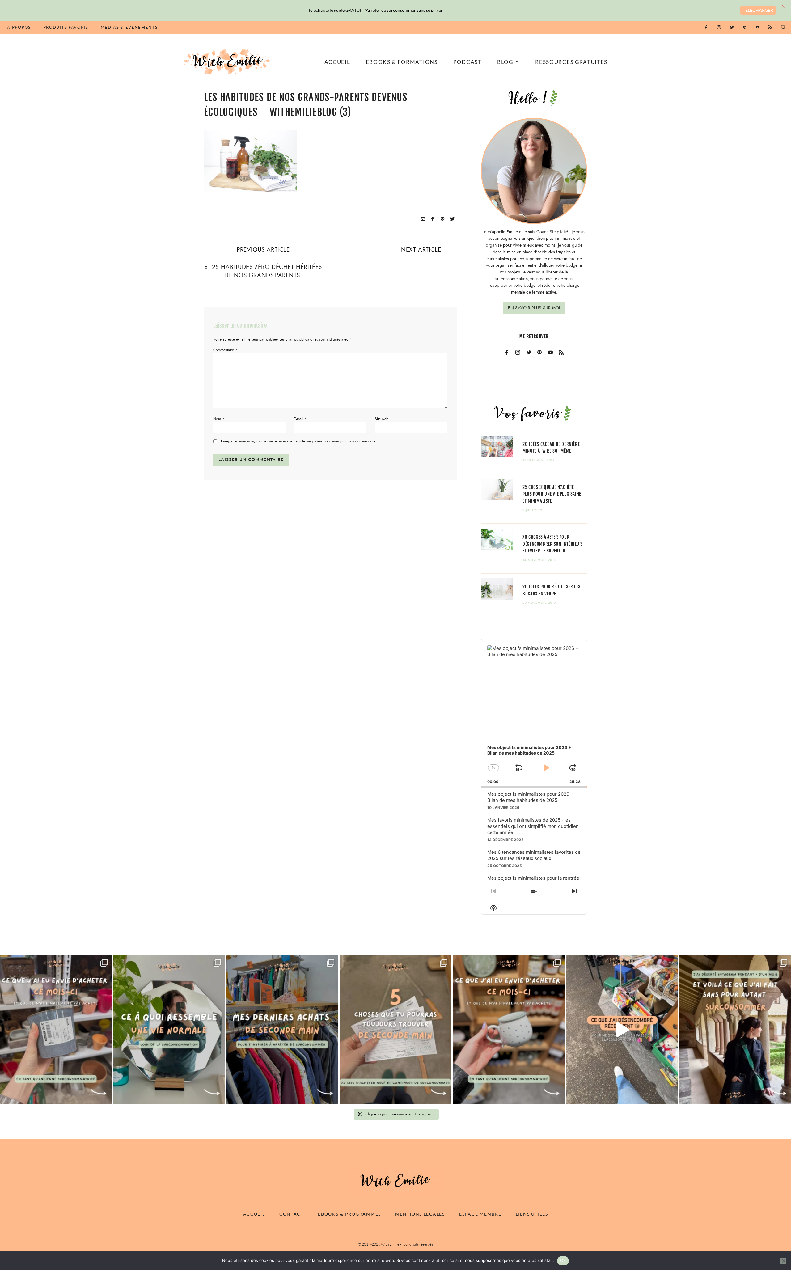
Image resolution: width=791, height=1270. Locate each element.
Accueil (337, 62)
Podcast (467, 62)
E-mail (300, 419)
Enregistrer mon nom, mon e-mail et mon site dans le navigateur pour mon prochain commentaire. (298, 441)
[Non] (783, 1261)
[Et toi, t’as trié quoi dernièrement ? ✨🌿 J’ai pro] (622, 1029)
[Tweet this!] (452, 219)
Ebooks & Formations (402, 62)
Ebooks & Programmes (349, 1214)
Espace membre (480, 1214)
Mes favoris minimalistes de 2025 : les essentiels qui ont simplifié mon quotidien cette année (533, 826)
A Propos (19, 27)
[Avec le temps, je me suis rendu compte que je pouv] (395, 1029)
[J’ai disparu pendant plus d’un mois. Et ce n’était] (735, 1029)
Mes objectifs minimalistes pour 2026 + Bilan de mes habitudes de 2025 (530, 797)
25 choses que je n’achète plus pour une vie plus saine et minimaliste (551, 494)
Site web (381, 419)
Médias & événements (129, 27)
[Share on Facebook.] (432, 219)
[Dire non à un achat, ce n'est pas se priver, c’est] (56, 1029)
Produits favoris (65, 27)
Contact (291, 1214)
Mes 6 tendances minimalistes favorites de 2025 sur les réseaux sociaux (534, 855)
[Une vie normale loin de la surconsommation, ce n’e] (169, 1029)
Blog (505, 62)
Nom (218, 419)
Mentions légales (420, 1214)
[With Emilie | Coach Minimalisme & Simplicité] (228, 61)
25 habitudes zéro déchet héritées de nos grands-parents (267, 271)
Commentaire (225, 350)
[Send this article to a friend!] (423, 219)
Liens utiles (532, 1214)
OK (563, 1260)
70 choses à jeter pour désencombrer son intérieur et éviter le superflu (552, 543)
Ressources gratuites (571, 62)
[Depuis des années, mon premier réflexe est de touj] (282, 1029)
